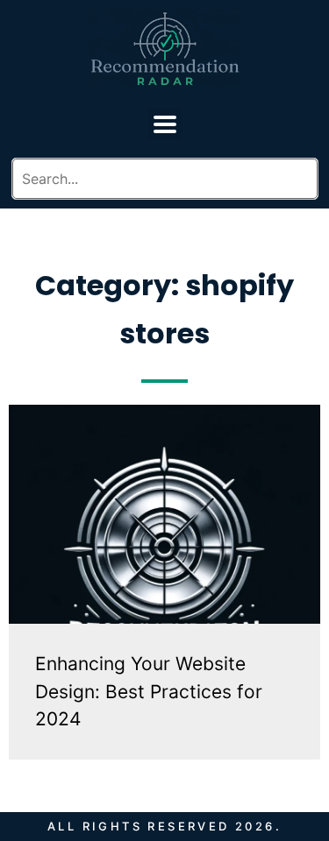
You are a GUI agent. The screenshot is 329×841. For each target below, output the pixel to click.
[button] (164, 124)
